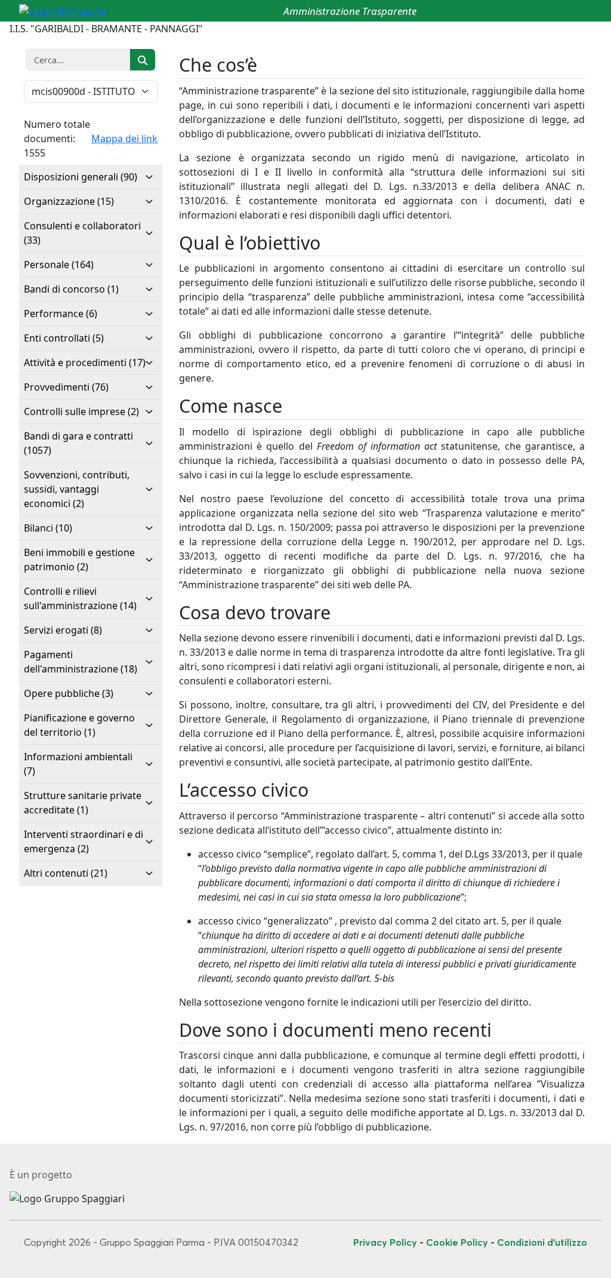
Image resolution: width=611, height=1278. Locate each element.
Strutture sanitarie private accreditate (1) (82, 802)
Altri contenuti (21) (65, 873)
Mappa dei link (124, 138)
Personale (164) (59, 264)
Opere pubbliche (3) (68, 693)
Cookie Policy (457, 1242)
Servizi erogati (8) (63, 630)
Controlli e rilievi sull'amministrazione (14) (80, 598)
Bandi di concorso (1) (71, 289)
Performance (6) (60, 313)
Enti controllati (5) (64, 338)
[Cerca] (142, 59)
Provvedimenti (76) (66, 387)
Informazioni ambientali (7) (78, 764)
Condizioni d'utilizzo (542, 1242)
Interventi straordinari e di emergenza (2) (83, 841)
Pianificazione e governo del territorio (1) (79, 725)
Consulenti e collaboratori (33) (82, 233)
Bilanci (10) (48, 527)
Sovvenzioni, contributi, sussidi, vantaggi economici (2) (76, 489)
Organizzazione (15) (69, 201)
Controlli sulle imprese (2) (81, 411)
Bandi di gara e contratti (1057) (78, 443)
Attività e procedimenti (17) (85, 362)
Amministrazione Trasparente (349, 11)
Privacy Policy (385, 1242)
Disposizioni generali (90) (80, 176)
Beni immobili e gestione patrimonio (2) (79, 559)
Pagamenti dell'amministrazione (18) (80, 661)
